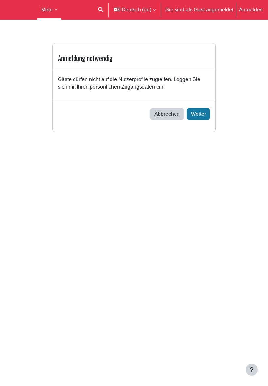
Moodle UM (17, 9)
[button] (100, 10)
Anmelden (251, 9)
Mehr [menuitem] (47, 9)
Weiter (198, 113)
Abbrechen (167, 113)
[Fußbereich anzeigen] (252, 370)
